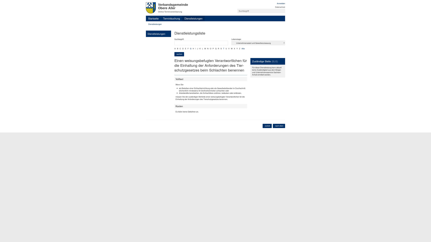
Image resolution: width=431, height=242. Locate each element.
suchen (179, 54)
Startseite (153, 18)
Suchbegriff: (179, 39)
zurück (267, 125)
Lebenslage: (236, 39)
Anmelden (281, 3)
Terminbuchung (171, 18)
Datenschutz (280, 7)
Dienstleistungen (193, 18)
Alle (243, 48)
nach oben (279, 125)
